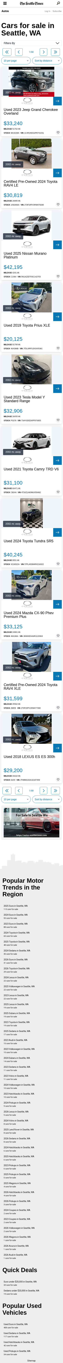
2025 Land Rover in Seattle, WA (19, 1131)
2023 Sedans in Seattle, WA (17, 1068)
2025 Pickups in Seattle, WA (17, 1176)
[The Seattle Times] (31, 3)
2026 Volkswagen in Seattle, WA (19, 1229)
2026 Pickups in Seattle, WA (17, 1203)
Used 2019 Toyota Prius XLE (27, 325)
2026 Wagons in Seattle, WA (17, 1238)
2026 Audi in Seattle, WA (15, 1256)
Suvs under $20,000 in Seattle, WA (20, 1283)
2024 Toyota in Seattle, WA (17, 934)
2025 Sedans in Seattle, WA (17, 1033)
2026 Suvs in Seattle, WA (16, 961)
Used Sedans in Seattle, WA (17, 1335)
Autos (5, 11)
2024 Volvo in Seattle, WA (16, 1122)
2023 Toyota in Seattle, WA (17, 1024)
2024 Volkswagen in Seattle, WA (19, 1086)
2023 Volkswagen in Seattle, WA (19, 1051)
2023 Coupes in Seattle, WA (17, 1221)
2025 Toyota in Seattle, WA (17, 943)
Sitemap (31, 1360)
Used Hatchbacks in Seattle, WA (19, 1344)
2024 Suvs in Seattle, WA (16, 916)
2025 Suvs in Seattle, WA (16, 907)
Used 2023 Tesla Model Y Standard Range (24, 399)
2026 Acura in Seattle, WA (16, 1247)
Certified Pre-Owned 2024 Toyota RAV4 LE (30, 183)
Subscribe (57, 11)
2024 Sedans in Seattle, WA (17, 952)
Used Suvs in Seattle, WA (16, 1326)
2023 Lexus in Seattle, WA (16, 997)
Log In (47, 11)
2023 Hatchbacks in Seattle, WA (19, 1095)
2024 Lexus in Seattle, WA (16, 979)
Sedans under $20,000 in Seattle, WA (21, 1292)
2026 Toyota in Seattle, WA (17, 970)
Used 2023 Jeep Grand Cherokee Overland (31, 111)
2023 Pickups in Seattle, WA (17, 1167)
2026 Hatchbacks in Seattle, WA (19, 1194)
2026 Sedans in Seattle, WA (17, 1140)
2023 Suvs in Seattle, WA (16, 925)
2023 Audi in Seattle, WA (15, 1042)
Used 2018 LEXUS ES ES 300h (29, 757)
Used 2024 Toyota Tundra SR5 (28, 541)
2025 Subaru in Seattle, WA (17, 1015)
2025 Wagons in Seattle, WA (17, 1185)
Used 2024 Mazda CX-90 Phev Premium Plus (29, 614)
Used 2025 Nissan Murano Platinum (25, 255)
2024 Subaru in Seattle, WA (17, 1059)
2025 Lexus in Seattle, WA (16, 1006)
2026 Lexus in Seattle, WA (16, 1113)
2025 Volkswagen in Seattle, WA (19, 988)
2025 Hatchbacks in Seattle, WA (19, 1158)
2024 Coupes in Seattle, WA (17, 1212)
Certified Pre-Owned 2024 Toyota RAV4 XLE (30, 686)
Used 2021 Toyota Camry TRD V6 (31, 469)
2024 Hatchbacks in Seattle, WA (19, 1149)
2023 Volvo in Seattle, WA (16, 1077)
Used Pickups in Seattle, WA (17, 1353)
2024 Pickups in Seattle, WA (17, 1104)
